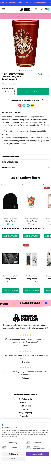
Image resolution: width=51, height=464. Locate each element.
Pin (27, 276)
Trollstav (6, 276)
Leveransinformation (10, 157)
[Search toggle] (42, 9)
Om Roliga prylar (25, 399)
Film (23, 16)
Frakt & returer (25, 406)
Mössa (6, 218)
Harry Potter (30, 16)
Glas (26, 218)
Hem (18, 16)
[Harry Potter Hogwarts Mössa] (10, 201)
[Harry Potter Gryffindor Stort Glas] (31, 201)
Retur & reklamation (10, 162)
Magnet (47, 218)
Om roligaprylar (8, 167)
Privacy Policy (25, 416)
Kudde (48, 276)
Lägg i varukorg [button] (10, 236)
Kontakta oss (25, 402)
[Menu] (5, 9)
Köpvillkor (25, 409)
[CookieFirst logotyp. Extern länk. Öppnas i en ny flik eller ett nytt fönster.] (3, 424)
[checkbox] (4, 443)
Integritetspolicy (25, 413)
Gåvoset (4, 84)
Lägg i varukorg (33, 92)
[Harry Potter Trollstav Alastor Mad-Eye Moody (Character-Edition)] (10, 258)
